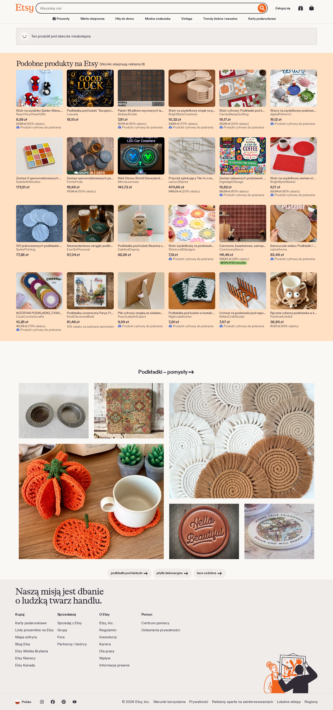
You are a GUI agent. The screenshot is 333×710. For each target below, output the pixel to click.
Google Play (64, 680)
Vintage (186, 18)
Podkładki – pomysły (163, 372)
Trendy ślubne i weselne (220, 18)
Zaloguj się (282, 8)
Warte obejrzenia (92, 18)
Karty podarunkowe (262, 18)
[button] (23, 701)
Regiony (311, 702)
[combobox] (146, 8)
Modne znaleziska (157, 18)
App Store (30, 680)
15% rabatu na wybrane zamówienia (90, 326)
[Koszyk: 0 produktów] (311, 8)
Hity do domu (124, 18)
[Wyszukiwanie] (262, 8)
